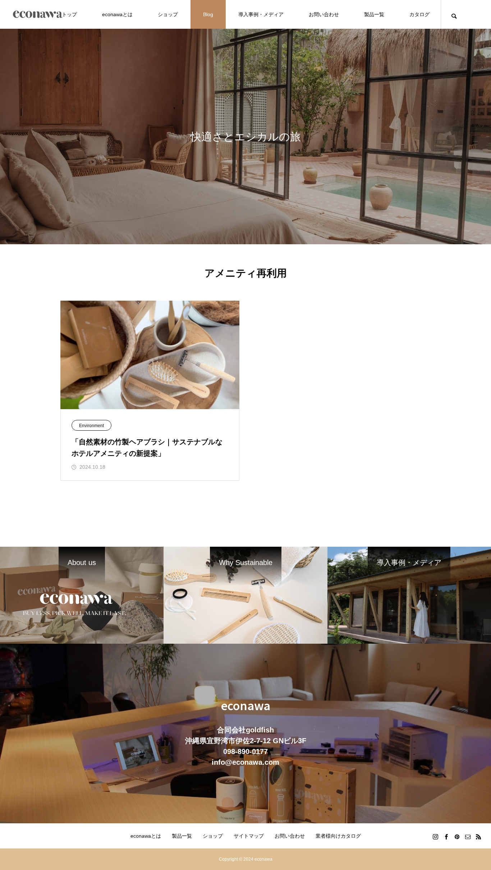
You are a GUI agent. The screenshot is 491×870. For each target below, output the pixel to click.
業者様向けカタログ (338, 836)
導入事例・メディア (261, 14)
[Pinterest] (456, 836)
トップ (69, 14)
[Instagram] (435, 836)
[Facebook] (446, 836)
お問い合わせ (324, 14)
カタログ (419, 14)
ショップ (168, 14)
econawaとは (117, 14)
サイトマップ (249, 836)
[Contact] (467, 836)
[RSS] (478, 836)
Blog (208, 14)
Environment (91, 425)
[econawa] (38, 14)
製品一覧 (374, 14)
